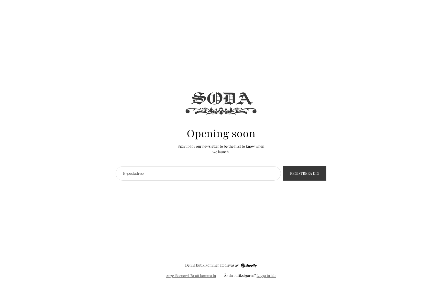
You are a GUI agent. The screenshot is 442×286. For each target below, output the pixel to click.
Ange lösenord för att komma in (191, 275)
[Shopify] (249, 265)
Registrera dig (304, 173)
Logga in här (266, 275)
